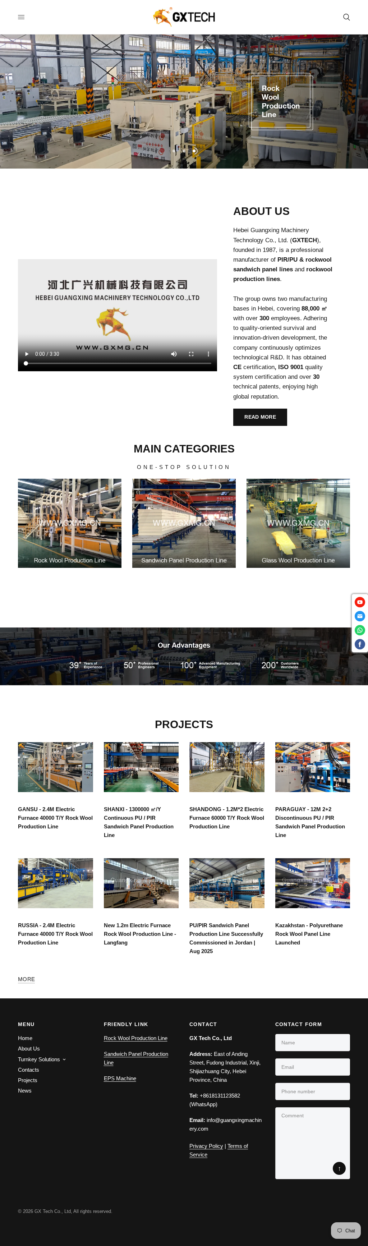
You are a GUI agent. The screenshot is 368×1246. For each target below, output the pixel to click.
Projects (27, 1080)
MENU (26, 1024)
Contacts (28, 1070)
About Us (29, 1048)
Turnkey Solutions (39, 1059)
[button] (260, 417)
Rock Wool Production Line (135, 1038)
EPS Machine (120, 1078)
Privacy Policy (206, 1146)
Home (25, 1038)
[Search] (345, 17)
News (25, 1091)
